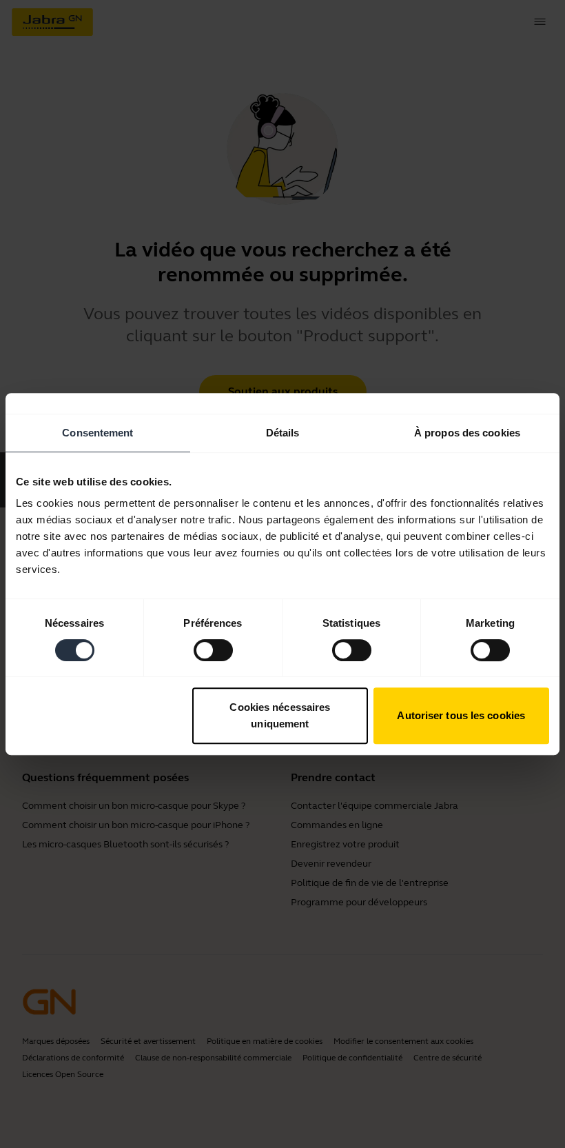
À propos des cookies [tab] (467, 433)
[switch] (213, 650)
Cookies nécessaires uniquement (279, 715)
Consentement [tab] (97, 433)
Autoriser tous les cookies (461, 715)
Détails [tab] (283, 433)
